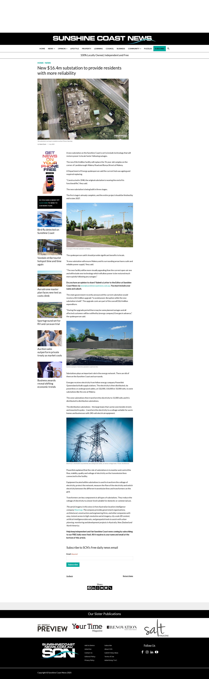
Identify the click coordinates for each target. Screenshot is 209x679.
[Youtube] (156, 652)
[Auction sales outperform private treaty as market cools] (49, 338)
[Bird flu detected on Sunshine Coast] (49, 219)
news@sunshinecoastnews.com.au (95, 285)
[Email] (102, 588)
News (48, 63)
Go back (69, 576)
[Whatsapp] (97, 588)
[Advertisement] (153, 82)
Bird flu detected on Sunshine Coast (48, 231)
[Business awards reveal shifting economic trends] (49, 370)
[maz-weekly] (52, 628)
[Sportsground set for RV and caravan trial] (49, 310)
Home (40, 63)
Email (72, 554)
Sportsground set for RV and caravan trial (49, 322)
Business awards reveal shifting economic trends (46, 383)
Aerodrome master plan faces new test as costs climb (49, 292)
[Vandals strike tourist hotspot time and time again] (49, 247)
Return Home (128, 576)
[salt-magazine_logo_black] (156, 628)
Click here (43, 203)
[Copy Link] (110, 588)
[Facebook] (89, 588)
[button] (168, 48)
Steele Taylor (42, 144)
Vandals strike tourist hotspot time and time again (49, 261)
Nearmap (78, 510)
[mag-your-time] (87, 628)
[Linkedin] (93, 588)
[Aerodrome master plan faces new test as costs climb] (49, 279)
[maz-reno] (122, 628)
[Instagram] (147, 652)
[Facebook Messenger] (106, 588)
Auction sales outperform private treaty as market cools (49, 352)
